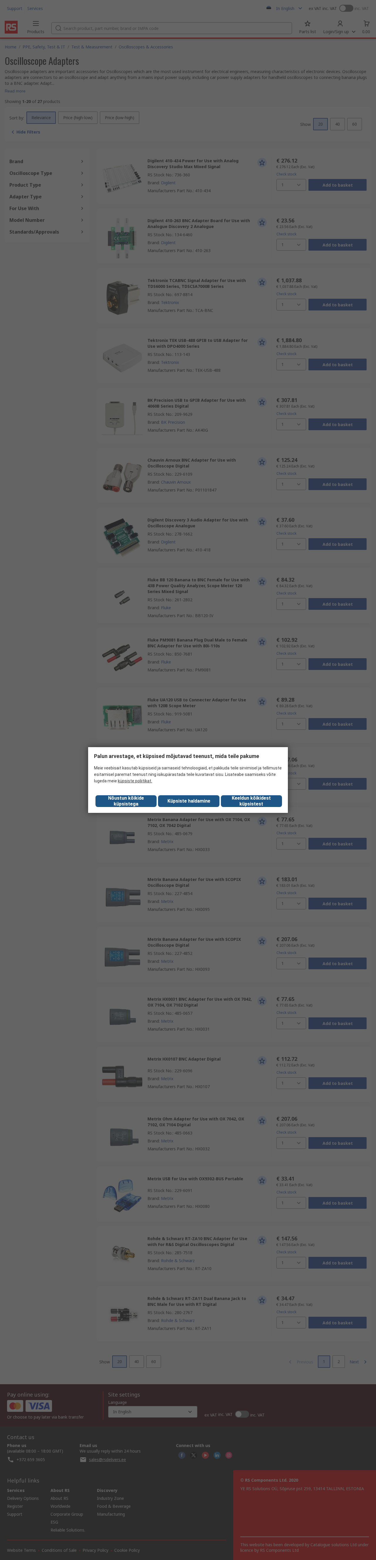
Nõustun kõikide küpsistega (126, 801)
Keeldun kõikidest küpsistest (251, 801)
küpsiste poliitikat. (135, 781)
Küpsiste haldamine (188, 801)
